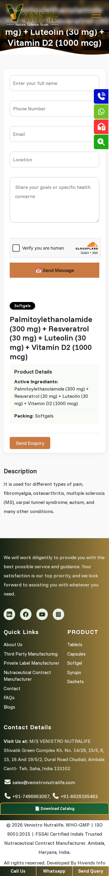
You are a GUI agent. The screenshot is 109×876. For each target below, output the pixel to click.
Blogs (9, 707)
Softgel (74, 663)
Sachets (75, 681)
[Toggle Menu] (96, 15)
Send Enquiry (30, 443)
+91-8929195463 (79, 796)
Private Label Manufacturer (31, 663)
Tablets (74, 644)
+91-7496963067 (31, 796)
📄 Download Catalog (54, 808)
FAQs (9, 697)
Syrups (74, 672)
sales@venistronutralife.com (43, 782)
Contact (12, 688)
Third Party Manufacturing (31, 654)
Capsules (76, 654)
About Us (13, 644)
